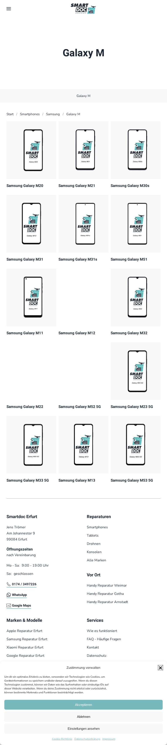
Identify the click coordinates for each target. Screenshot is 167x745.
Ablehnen (83, 716)
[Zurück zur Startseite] (83, 8)
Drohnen (93, 543)
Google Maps (21, 605)
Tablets (93, 535)
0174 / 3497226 (24, 584)
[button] (160, 667)
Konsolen (94, 552)
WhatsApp (19, 594)
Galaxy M (83, 96)
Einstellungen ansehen (84, 728)
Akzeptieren (83, 705)
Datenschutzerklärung (87, 739)
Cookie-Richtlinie (62, 739)
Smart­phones (97, 527)
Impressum (108, 739)
